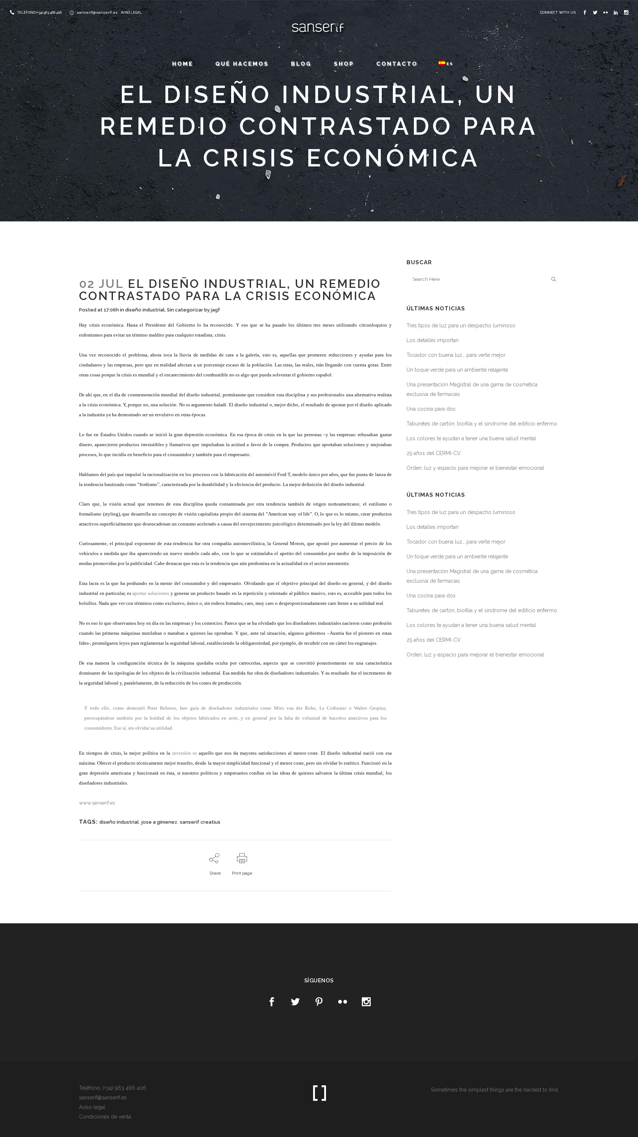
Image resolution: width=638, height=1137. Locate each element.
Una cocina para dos (431, 409)
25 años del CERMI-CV (434, 453)
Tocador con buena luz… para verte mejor (456, 355)
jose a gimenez (159, 822)
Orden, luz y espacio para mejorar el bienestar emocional (475, 468)
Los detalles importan (433, 340)
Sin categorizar (185, 310)
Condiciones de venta (105, 1117)
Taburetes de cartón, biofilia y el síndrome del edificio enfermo (482, 424)
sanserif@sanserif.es (97, 12)
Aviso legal (92, 1107)
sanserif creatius (200, 822)
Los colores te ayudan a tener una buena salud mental (471, 438)
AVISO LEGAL (131, 12)
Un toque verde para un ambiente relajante (457, 370)
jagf (215, 310)
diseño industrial (145, 310)
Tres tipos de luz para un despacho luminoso (461, 325)
